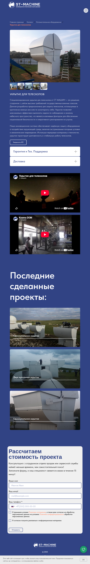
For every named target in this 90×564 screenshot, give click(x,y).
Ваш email (13, 491)
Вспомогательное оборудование (48, 22)
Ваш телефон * (15, 502)
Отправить (16, 530)
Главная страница (17, 22)
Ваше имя (13, 481)
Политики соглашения (37, 512)
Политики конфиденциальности (52, 514)
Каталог (30, 22)
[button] (18, 142)
